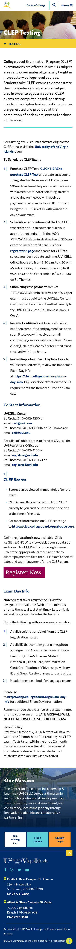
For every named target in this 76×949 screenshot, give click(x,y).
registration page (22, 251)
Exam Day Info (16, 591)
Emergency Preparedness (48, 929)
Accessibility (11, 929)
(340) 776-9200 (18, 893)
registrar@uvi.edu (25, 455)
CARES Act (26, 929)
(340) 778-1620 (17, 917)
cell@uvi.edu (21, 433)
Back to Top (69, 853)
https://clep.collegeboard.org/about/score (43, 526)
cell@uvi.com (22, 423)
